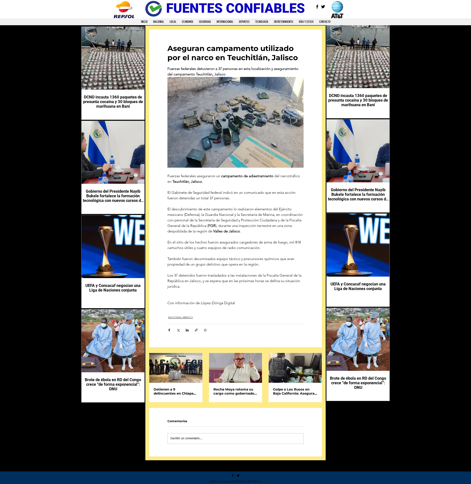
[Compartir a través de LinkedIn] (187, 330)
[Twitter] (323, 6)
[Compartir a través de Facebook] (169, 330)
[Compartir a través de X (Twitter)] (178, 330)
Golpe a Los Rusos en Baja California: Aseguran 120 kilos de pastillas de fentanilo (295, 391)
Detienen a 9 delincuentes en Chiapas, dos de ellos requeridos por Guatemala (175, 391)
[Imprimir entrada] (205, 330)
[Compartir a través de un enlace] (196, 330)
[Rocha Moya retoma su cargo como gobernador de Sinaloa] (235, 368)
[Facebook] (317, 6)
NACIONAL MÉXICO (180, 317)
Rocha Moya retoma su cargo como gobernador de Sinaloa (234, 391)
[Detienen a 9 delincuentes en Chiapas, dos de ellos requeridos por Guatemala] (175, 368)
